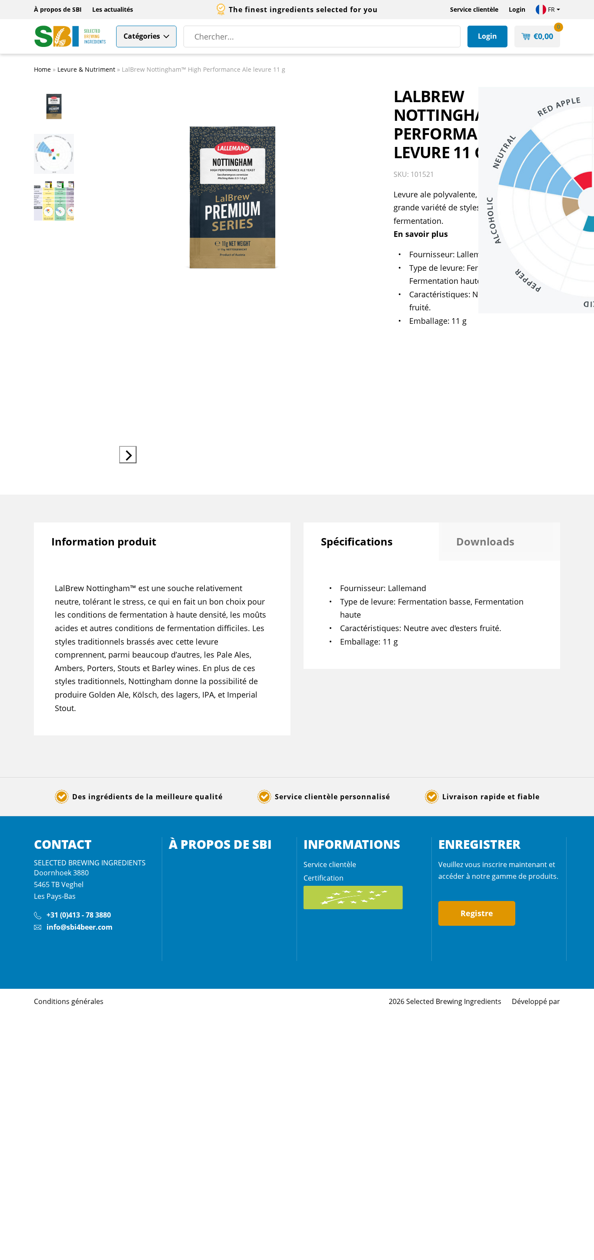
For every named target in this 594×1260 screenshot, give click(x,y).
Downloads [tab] (485, 541)
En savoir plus (421, 234)
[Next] (128, 454)
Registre (477, 913)
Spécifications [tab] (357, 541)
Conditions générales (68, 1001)
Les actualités (112, 9)
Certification (324, 878)
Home (42, 69)
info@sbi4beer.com (80, 927)
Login (517, 9)
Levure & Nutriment (86, 69)
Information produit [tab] (103, 541)
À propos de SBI (58, 9)
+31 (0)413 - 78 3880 (79, 915)
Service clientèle (474, 9)
